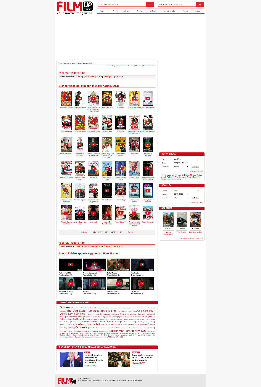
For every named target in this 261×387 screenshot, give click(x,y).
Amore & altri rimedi (80, 178)
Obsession (141, 314)
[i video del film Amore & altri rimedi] (79, 168)
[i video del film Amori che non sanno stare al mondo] (134, 212)
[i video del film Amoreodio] (93, 212)
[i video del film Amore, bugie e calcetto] (147, 190)
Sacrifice (74, 322)
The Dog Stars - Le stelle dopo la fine (91, 310)
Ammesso (134, 154)
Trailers (72, 63)
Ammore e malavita (148, 154)
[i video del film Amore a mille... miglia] (107, 168)
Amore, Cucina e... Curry (66, 223)
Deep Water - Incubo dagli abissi (141, 328)
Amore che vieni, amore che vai (148, 178)
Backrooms (150, 319)
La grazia (150, 314)
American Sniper (80, 107)
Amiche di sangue (147, 107)
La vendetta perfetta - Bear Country (96, 321)
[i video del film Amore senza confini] (134, 190)
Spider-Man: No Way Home (129, 333)
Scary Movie (77, 335)
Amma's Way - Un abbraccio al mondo (107, 155)
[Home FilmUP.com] (75, 14)
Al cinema (138, 66)
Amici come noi (79, 131)
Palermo (170, 177)
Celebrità (125, 11)
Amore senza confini (134, 201)
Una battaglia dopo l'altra (126, 311)
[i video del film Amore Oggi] (120, 190)
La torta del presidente (102, 314)
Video (185, 11)
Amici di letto (107, 131)
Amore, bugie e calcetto (147, 201)
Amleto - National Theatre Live (93, 154)
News (139, 11)
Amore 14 (93, 178)
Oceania (81, 327)
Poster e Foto (169, 11)
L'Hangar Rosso (90, 333)
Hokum (89, 314)
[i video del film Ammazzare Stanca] (120, 144)
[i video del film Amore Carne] (134, 168)
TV (112, 11)
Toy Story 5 (105, 335)
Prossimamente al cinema (125, 66)
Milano (193, 175)
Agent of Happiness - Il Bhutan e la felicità (133, 317)
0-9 (77, 77)
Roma (186, 175)
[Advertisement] (130, 37)
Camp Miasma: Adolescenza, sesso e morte (105, 308)
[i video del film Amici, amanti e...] (66, 144)
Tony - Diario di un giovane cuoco (82, 331)
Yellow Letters (103, 331)
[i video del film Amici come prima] (93, 122)
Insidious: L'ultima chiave (118, 328)
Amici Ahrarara (66, 131)
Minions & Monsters (119, 314)
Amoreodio (93, 222)
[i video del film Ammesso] (134, 144)
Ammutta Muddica (66, 178)
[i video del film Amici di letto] (107, 122)
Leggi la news (90, 366)
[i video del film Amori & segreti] (120, 212)
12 (117, 232)
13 (121, 232)
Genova (182, 177)
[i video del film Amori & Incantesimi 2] (107, 212)
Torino (199, 175)
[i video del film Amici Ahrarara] (66, 122)
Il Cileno (80, 333)
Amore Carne (134, 178)
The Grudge (181, 232)
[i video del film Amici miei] (120, 122)
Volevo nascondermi (168, 233)
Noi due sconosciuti (128, 322)
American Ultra (107, 107)
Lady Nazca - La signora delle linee (123, 335)
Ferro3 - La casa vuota (98, 328)
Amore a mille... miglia (107, 178)
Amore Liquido (107, 200)
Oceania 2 (88, 317)
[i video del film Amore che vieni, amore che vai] (147, 168)
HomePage (111, 66)
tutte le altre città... (175, 179)
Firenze (190, 177)
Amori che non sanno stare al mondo (134, 224)
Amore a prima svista (120, 178)
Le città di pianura (144, 335)
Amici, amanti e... (66, 154)
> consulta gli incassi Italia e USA (191, 238)
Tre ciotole (114, 333)
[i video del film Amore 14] (93, 168)
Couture (63, 331)
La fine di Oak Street (74, 317)
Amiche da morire (134, 107)
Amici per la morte (148, 131)
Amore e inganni (80, 200)
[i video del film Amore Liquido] (107, 190)
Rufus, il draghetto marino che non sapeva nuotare (104, 319)
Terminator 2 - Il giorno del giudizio (105, 317)
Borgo (69, 335)
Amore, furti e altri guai (80, 223)
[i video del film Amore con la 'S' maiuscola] (66, 190)
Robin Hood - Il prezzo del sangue (118, 324)
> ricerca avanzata (196, 171)
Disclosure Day (103, 333)
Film (102, 11)
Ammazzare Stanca (120, 154)
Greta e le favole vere (91, 335)
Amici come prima (93, 131)
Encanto (78, 337)
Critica (152, 11)
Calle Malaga (140, 319)
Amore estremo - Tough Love (93, 201)
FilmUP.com (63, 63)
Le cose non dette (98, 337)
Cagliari (164, 179)
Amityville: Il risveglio (80, 154)
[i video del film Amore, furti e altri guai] (79, 212)
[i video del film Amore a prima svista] (120, 168)
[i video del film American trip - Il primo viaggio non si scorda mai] (93, 98)
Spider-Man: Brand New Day (128, 330)
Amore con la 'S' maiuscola (66, 201)
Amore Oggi (120, 200)
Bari (176, 177)
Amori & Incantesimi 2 (107, 223)
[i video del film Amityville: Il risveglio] (79, 144)
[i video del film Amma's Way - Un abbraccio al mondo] (107, 144)
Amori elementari (148, 222)
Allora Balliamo (129, 319)
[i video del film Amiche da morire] (134, 98)
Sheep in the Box (67, 324)
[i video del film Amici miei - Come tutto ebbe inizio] (134, 122)
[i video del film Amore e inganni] (79, 190)
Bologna (196, 177)
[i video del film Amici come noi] (79, 122)
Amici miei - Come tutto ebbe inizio (134, 132)
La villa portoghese (139, 324)
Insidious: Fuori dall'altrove (90, 324)
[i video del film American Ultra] (107, 98)
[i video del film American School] (66, 98)
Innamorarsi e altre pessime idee (134, 308)
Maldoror (63, 335)
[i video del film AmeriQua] (120, 98)
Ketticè (117, 322)
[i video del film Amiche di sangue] (147, 98)
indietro (84, 232)
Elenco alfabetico (149, 66)
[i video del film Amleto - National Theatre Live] (93, 144)
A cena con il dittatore (80, 308)
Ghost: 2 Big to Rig (114, 337)
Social (198, 11)
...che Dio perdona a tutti (145, 322)
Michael (62, 317)
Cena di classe (65, 322)
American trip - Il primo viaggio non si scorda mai (93, 109)
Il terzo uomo (86, 337)
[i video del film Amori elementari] (147, 212)
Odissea (65, 307)
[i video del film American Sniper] (79, 98)
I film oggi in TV (138, 363)
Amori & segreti (120, 222)
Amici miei (120, 131)
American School (66, 107)
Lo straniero (131, 314)
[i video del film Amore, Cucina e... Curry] (66, 212)
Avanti (130, 232)
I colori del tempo (147, 333)
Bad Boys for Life (195, 232)
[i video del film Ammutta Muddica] (66, 168)
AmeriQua (120, 107)
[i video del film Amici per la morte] (147, 122)
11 (114, 232)
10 (111, 232)
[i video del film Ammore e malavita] (147, 144)
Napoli (163, 177)
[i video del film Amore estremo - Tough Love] (93, 190)
